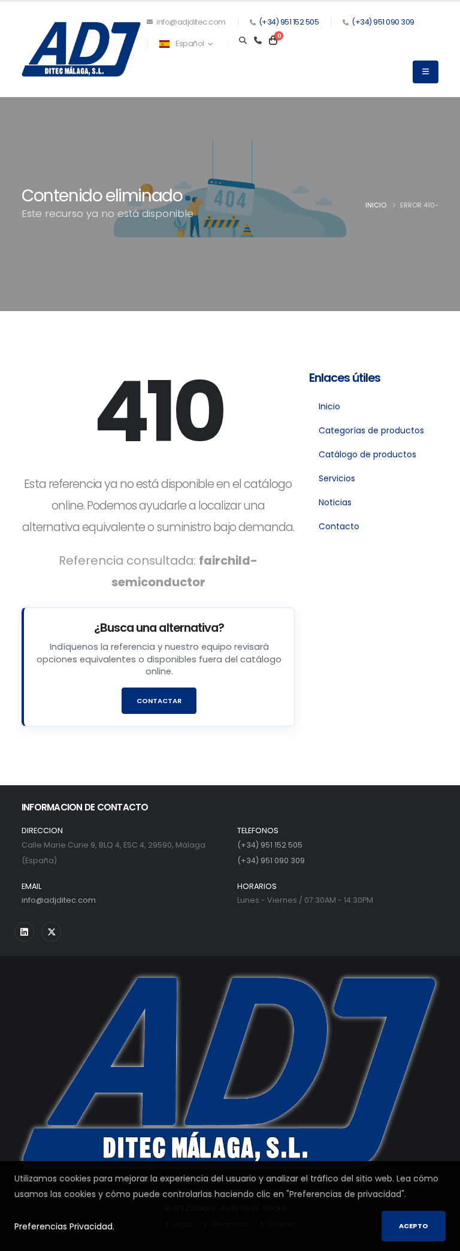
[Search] (243, 41)
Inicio (375, 205)
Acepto (413, 1226)
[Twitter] (51, 932)
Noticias (335, 502)
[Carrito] (273, 41)
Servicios (337, 478)
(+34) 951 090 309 (383, 22)
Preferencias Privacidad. (64, 1226)
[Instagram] (24, 932)
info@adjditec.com (190, 22)
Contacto (339, 526)
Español (190, 43)
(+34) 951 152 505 (289, 22)
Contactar (159, 701)
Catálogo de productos (367, 454)
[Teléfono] (258, 41)
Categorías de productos (371, 430)
